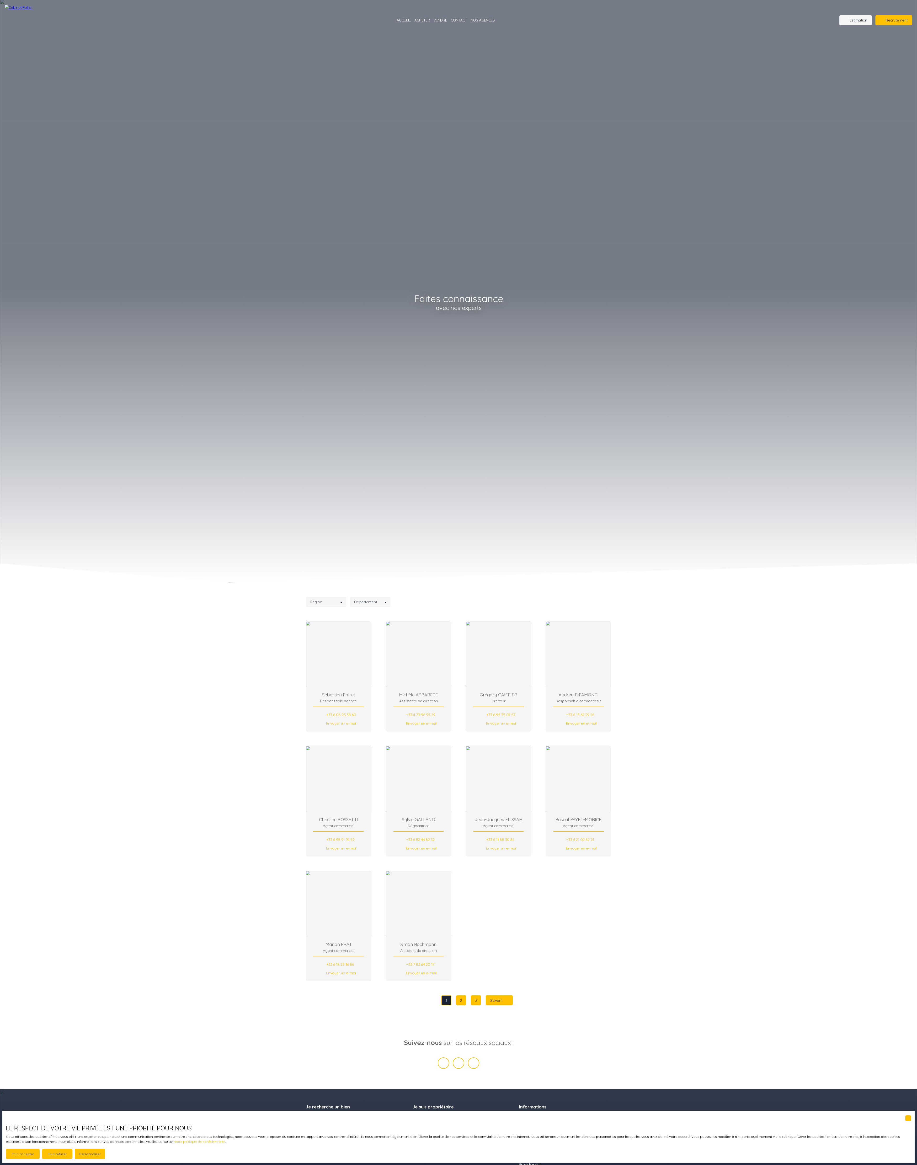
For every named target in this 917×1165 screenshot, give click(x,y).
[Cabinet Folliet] (36, 20)
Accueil (404, 20)
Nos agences (483, 20)
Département (365, 602)
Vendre (440, 20)
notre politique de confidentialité (199, 1141)
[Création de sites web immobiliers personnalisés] (553, 1164)
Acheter (422, 20)
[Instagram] (473, 1063)
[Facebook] (443, 1063)
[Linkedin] (458, 1063)
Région (316, 602)
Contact (459, 20)
